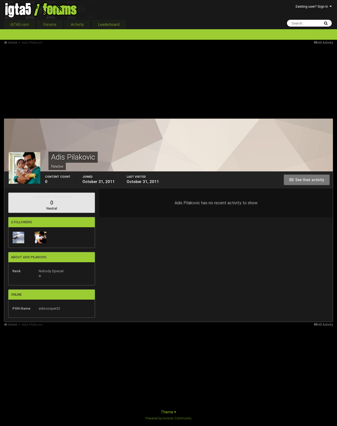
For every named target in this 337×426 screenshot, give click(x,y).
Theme (167, 412)
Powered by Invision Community (168, 418)
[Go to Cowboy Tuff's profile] (18, 237)
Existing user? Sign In (313, 6)
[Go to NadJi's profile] (40, 237)
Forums (49, 24)
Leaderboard (109, 24)
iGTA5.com (20, 24)
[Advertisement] (100, 81)
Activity (77, 24)
